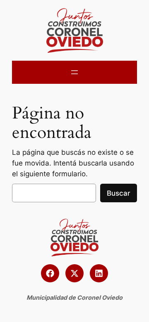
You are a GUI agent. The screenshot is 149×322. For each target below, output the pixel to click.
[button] (50, 273)
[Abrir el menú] (74, 72)
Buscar (118, 193)
